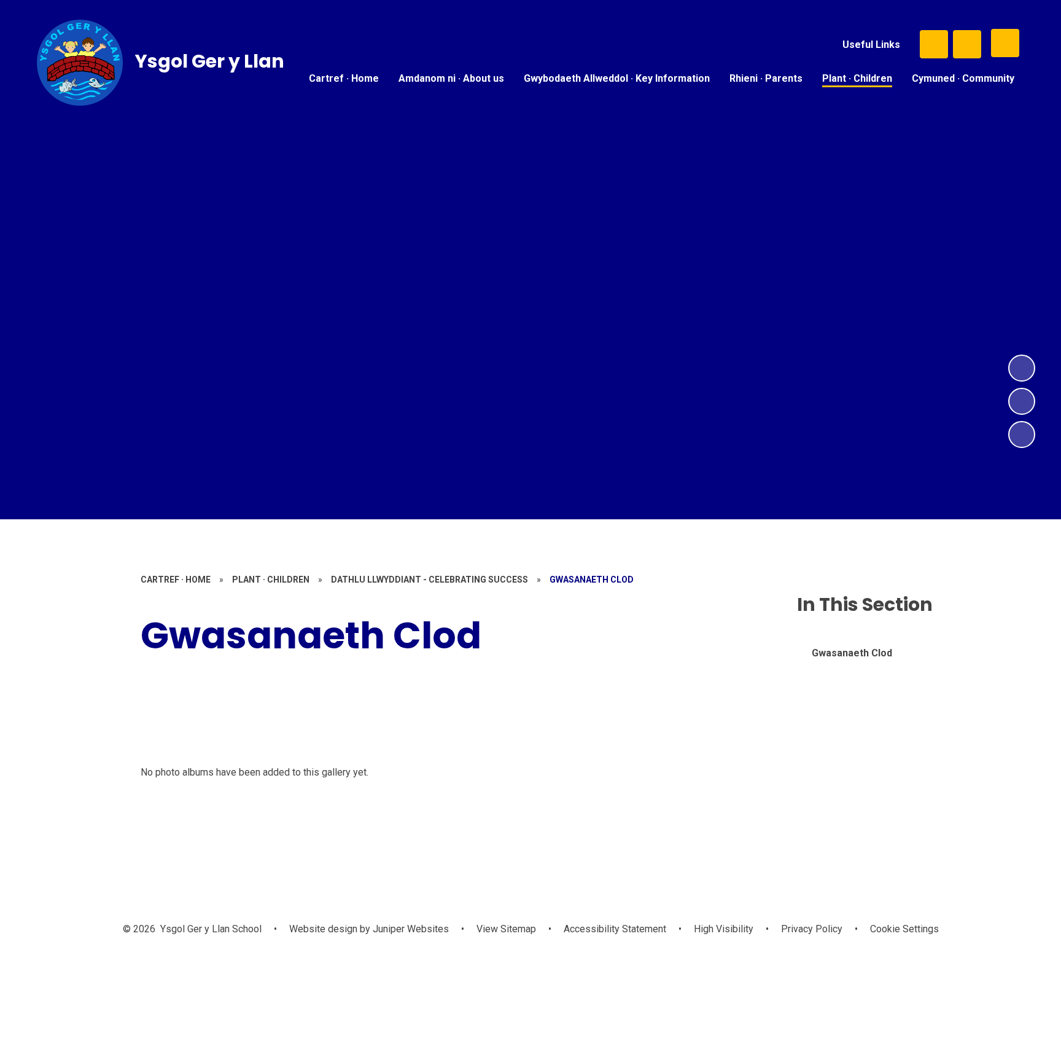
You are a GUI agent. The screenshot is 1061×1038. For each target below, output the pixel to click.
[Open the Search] (934, 44)
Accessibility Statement (615, 929)
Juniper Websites (409, 929)
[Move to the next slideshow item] (1021, 368)
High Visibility (723, 929)
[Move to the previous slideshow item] (1021, 401)
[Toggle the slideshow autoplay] (1021, 434)
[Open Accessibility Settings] (967, 44)
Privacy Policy (811, 929)
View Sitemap (506, 929)
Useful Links (871, 44)
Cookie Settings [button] (904, 929)
